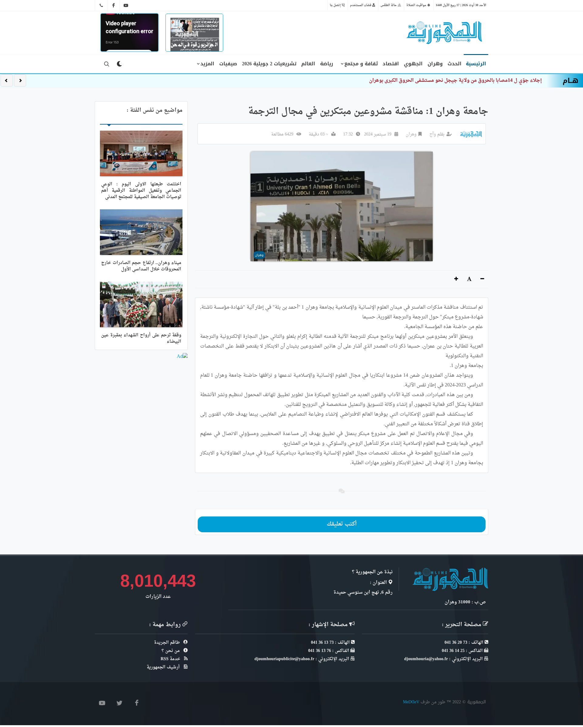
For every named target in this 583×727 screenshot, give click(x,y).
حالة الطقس (389, 5)
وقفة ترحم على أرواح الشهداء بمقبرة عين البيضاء (141, 338)
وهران (411, 134)
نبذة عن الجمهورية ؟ (372, 572)
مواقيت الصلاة (416, 5)
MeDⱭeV (411, 702)
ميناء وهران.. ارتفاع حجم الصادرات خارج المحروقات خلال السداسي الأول (141, 266)
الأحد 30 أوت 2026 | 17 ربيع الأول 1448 (461, 5)
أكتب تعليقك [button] (342, 524)
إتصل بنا (336, 5)
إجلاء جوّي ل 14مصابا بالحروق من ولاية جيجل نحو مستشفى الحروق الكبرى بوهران (455, 80)
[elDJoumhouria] (126, 5)
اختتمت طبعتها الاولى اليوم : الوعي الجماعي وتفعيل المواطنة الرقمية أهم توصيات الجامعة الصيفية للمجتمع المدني (141, 190)
